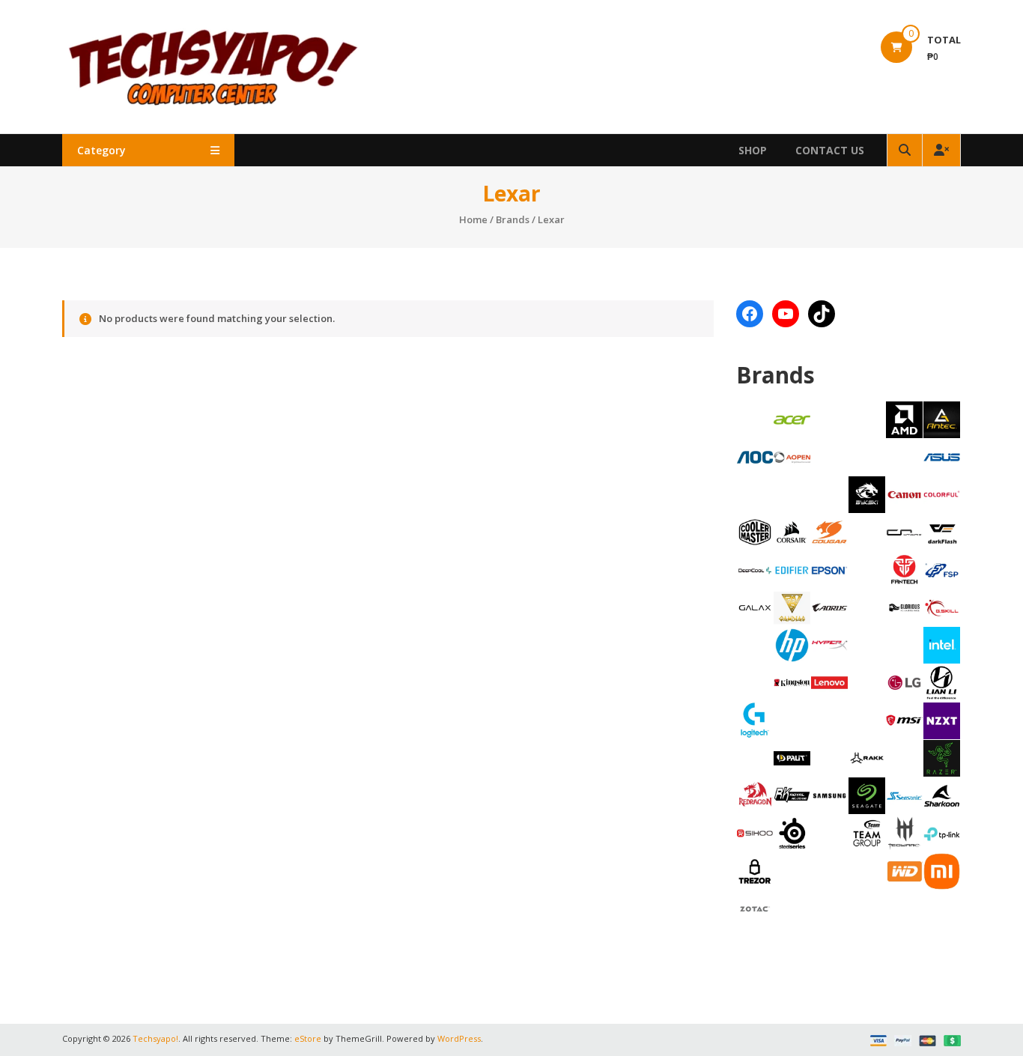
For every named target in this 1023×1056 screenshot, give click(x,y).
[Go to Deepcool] (755, 569)
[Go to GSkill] (941, 606)
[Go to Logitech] (755, 719)
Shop (752, 150)
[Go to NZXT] (941, 719)
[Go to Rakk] (867, 757)
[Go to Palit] (792, 757)
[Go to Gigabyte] (829, 606)
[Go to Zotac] (755, 907)
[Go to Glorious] (904, 606)
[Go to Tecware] (904, 832)
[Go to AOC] (755, 456)
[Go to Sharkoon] (941, 794)
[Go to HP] (792, 644)
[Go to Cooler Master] (755, 531)
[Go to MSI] (904, 719)
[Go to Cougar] (829, 531)
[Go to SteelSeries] (792, 832)
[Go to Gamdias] (792, 606)
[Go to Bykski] (867, 493)
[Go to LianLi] (941, 681)
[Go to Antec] (941, 418)
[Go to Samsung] (829, 794)
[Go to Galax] (755, 606)
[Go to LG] (904, 681)
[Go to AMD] (904, 418)
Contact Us (829, 150)
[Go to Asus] (941, 456)
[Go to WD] (904, 870)
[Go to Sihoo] (755, 832)
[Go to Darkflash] (941, 531)
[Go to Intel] (941, 644)
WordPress (459, 1038)
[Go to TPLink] (941, 833)
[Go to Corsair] (792, 531)
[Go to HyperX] (829, 644)
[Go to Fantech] (904, 569)
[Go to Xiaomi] (941, 870)
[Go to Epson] (829, 569)
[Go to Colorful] (941, 493)
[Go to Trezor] (755, 870)
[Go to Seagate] (867, 794)
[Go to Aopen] (792, 456)
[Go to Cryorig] (904, 531)
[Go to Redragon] (755, 794)
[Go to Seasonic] (904, 794)
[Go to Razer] (941, 757)
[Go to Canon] (904, 493)
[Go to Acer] (792, 418)
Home (473, 219)
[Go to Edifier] (792, 569)
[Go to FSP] (941, 569)
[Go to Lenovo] (829, 681)
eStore (307, 1038)
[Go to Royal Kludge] (792, 794)
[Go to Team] (867, 832)
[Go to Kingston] (792, 681)
